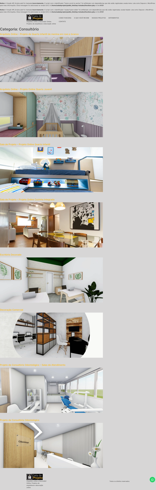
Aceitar (104, 486)
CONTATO (62, 21)
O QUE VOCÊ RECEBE (81, 18)
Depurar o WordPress (147, 3)
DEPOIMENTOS (113, 18)
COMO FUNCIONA (65, 18)
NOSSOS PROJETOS (99, 18)
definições (50, 488)
